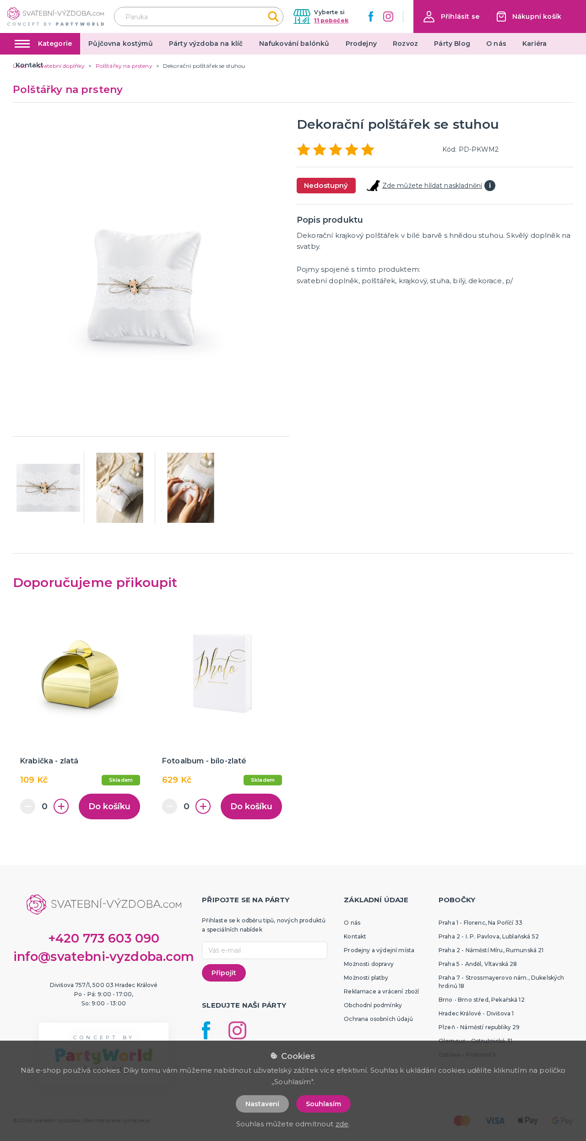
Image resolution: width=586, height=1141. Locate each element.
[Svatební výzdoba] (55, 16)
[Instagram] (388, 16)
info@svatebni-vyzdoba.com (104, 956)
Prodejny (361, 43)
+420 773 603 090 (104, 938)
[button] (451, 17)
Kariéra (534, 43)
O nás (496, 43)
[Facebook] (371, 16)
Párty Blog (452, 43)
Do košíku (109, 806)
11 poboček (331, 20)
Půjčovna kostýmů (120, 43)
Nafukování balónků (294, 43)
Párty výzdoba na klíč (206, 43)
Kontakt (29, 65)
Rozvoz (405, 43)
